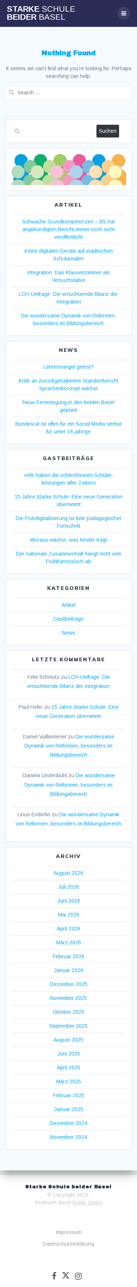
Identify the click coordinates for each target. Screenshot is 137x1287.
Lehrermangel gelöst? (68, 367)
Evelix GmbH (87, 1202)
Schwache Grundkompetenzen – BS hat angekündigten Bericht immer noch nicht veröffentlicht (68, 229)
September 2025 (68, 1026)
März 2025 (68, 1081)
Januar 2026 (68, 970)
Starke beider (41, 13)
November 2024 (68, 1137)
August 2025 (68, 1040)
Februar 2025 (68, 1095)
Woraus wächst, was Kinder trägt (68, 540)
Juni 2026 (68, 901)
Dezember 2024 (68, 1123)
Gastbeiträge (68, 619)
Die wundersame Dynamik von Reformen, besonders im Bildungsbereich (69, 746)
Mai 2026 (68, 915)
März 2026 (68, 942)
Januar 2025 (68, 1109)
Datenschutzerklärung (68, 1244)
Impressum (68, 1232)
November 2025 (68, 998)
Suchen (108, 131)
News (68, 633)
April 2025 (68, 1067)
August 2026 (68, 873)
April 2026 (68, 929)
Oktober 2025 (68, 1012)
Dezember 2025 (68, 984)
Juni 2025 (68, 1054)
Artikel (68, 605)
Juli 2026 (68, 887)
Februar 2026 (68, 956)
